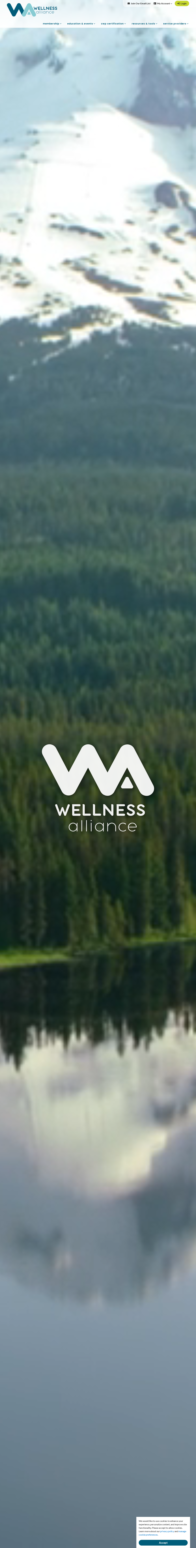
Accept (163, 1542)
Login (184, 3)
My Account (163, 3)
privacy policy (167, 1531)
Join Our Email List (141, 3)
